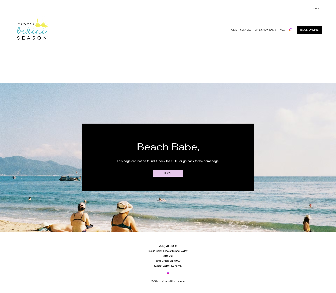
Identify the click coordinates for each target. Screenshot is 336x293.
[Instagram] (290, 30)
